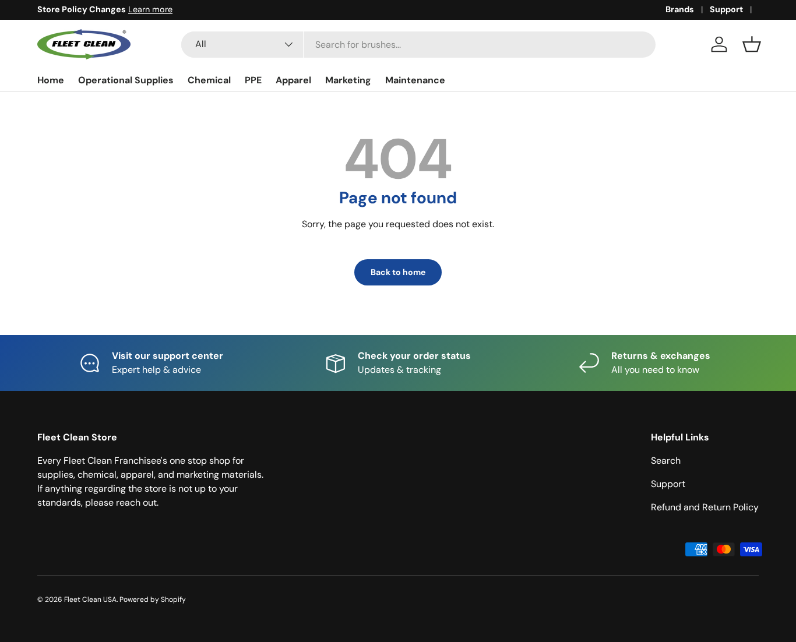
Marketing (348, 80)
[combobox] (418, 44)
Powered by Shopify (152, 599)
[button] (752, 44)
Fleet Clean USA (90, 599)
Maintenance (415, 80)
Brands (679, 9)
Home (50, 80)
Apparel (293, 80)
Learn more (150, 9)
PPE (253, 80)
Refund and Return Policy (705, 507)
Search (666, 460)
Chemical (209, 80)
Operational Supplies (126, 80)
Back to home (398, 272)
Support (726, 9)
